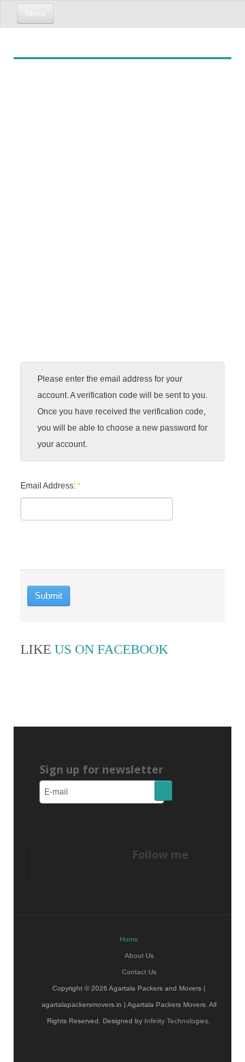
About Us (139, 955)
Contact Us (139, 972)
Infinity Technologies (176, 1021)
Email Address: (50, 486)
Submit (49, 596)
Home (129, 939)
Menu (35, 13)
